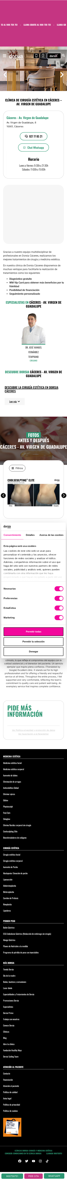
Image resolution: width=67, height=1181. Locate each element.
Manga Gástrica (9, 940)
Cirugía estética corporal (13, 860)
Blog (5, 1037)
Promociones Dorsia (11, 1000)
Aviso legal (7, 1098)
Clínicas (6, 1031)
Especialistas (8, 1006)
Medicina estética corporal (13, 769)
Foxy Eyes (6, 812)
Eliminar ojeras (9, 794)
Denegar (33, 651)
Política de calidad (10, 1092)
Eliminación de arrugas (12, 781)
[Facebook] (20, 1161)
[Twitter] (27, 1161)
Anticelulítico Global (11, 787)
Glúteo (5, 800)
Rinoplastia (7, 904)
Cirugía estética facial (11, 854)
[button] (5, 74)
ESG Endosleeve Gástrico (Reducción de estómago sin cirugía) (27, 933)
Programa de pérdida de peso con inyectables (21, 952)
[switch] (59, 598)
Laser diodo (7, 988)
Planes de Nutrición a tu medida (15, 946)
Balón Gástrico (8, 927)
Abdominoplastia (9, 885)
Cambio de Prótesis (10, 898)
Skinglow (6, 819)
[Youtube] (33, 1161)
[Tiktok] (47, 1161)
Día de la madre (9, 975)
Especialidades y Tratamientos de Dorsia (18, 994)
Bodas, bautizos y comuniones (14, 981)
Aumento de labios (10, 775)
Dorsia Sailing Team (11, 1056)
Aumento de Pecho (10, 867)
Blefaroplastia (8, 891)
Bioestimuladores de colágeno (14, 837)
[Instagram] (40, 1161)
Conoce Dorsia (8, 1025)
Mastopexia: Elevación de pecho (15, 873)
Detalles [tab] (30, 535)
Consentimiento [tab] (12, 535)
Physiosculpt (8, 806)
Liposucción (7, 879)
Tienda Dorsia (8, 969)
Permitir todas (33, 631)
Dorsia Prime (8, 1013)
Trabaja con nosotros (11, 1019)
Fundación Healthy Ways (12, 1050)
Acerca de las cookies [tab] (51, 535)
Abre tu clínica (8, 1044)
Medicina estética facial (12, 763)
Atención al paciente (11, 1085)
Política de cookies (10, 1110)
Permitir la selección (33, 641)
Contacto (6, 1073)
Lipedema (7, 910)
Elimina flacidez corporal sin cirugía (17, 825)
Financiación (8, 1079)
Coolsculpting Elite (10, 831)
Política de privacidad (11, 1104)
